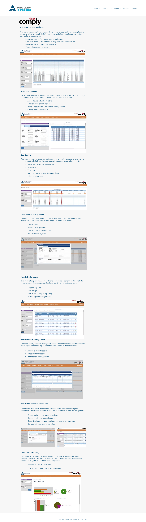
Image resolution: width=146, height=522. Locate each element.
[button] (97, 8)
